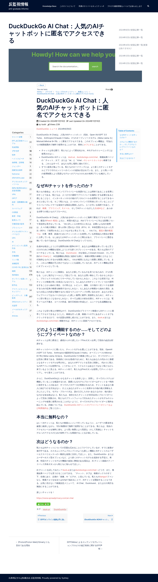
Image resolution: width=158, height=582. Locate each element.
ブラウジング (54, 208)
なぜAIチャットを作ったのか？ (128, 136)
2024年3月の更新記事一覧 (131, 55)
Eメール (65, 208)
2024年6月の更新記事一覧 (131, 30)
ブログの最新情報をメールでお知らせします (124, 6)
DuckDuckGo (60, 509)
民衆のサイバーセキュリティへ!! (91, 6)
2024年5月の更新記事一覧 (131, 37)
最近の (102, 230)
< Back (41, 85)
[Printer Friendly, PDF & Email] (43, 504)
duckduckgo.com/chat (87, 157)
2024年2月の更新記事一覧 (131, 63)
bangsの (103, 476)
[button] (148, 6)
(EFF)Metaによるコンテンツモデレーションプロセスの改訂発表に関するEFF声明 (84, 545)
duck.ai (71, 157)
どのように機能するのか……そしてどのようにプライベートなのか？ (128, 146)
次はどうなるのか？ (127, 158)
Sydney (65, 578)
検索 (44, 208)
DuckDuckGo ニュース (47, 129)
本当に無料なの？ (127, 154)
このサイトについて (67, 6)
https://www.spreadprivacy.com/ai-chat (55, 498)
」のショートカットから (92, 160)
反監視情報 (18, 4)
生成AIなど (100, 208)
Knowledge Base (49, 6)
